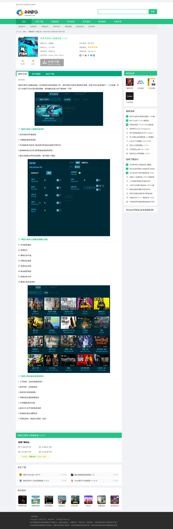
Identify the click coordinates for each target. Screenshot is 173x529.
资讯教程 (102, 21)
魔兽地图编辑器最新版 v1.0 (84, 475)
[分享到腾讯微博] (89, 55)
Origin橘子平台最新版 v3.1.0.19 (85, 480)
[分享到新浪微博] (86, 55)
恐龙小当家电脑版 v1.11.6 (138, 145)
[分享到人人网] (91, 55)
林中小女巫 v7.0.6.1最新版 (139, 120)
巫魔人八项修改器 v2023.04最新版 (141, 177)
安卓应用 (70, 21)
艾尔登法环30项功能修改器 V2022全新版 (141, 173)
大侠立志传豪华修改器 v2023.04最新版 (141, 185)
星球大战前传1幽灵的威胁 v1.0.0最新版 (142, 116)
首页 (24, 21)
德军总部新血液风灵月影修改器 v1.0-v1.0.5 (141, 193)
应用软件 (33, 26)
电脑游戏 (55, 21)
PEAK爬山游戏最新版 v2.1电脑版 (141, 137)
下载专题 (117, 21)
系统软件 (21, 26)
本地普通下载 (26, 447)
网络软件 (45, 26)
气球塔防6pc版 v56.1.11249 (139, 149)
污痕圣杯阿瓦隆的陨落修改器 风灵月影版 (142, 202)
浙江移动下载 (26, 452)
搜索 (153, 12)
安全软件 (91, 26)
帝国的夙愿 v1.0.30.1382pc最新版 (141, 124)
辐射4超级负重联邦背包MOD (140, 189)
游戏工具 (39, 31)
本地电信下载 (47, 447)
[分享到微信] (94, 55)
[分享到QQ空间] (83, 55)
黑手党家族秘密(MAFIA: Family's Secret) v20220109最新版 (141, 133)
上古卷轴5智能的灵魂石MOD (140, 181)
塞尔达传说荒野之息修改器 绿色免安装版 (142, 169)
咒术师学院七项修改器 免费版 (140, 164)
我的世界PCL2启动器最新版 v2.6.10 (36, 480)
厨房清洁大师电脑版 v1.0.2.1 (139, 153)
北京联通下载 (47, 452)
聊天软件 (56, 26)
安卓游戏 (86, 21)
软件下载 (39, 21)
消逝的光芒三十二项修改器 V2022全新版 (141, 197)
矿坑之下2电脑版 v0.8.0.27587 (140, 141)
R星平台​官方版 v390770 (31, 475)
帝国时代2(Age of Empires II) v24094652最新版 (139, 129)
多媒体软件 (80, 26)
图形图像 (68, 26)
